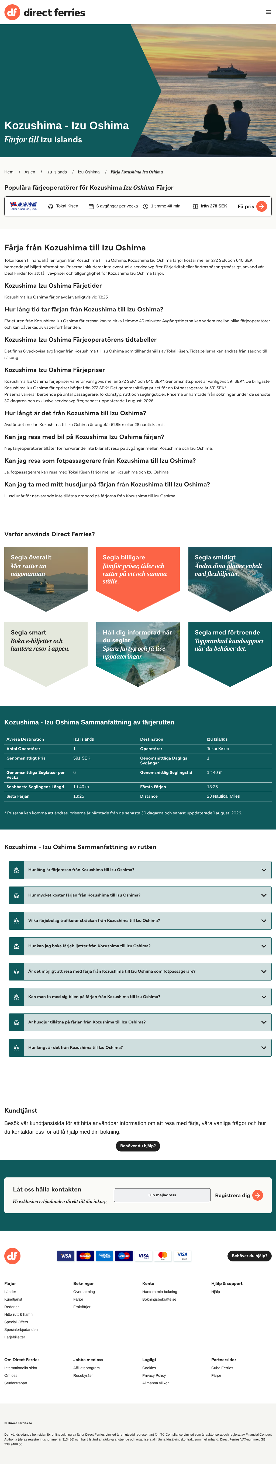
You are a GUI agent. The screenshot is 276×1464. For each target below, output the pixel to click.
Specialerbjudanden (21, 1329)
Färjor (78, 1299)
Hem (8, 172)
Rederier (11, 1307)
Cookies (149, 1368)
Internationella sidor (20, 1368)
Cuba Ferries (222, 1368)
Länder (10, 1292)
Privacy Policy (154, 1375)
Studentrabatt (15, 1383)
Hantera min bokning (159, 1292)
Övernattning (84, 1292)
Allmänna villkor (155, 1383)
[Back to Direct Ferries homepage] (44, 12)
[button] (140, 870)
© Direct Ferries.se (18, 1423)
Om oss (10, 1375)
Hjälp (215, 1292)
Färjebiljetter (14, 1337)
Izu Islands (56, 172)
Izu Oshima (89, 172)
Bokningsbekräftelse (159, 1299)
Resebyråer (83, 1375)
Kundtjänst (13, 1299)
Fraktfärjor (82, 1307)
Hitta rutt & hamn (18, 1314)
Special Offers (16, 1322)
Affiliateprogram (86, 1368)
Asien (30, 172)
